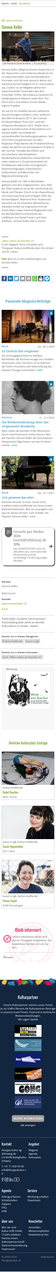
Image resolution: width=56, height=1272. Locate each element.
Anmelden (35, 1227)
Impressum (8, 1249)
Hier (4, 259)
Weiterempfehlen (39, 1231)
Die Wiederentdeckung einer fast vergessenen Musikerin (25, 424)
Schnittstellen (9, 1200)
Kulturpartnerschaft (13, 1241)
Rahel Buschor (10, 792)
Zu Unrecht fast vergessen (20, 351)
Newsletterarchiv (39, 1234)
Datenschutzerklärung (14, 1245)
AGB (4, 1211)
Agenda (14, 3)
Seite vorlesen (14, 20)
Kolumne (7, 417)
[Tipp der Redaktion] (51, 313)
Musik (5, 346)
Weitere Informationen (28, 1118)
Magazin (5, 3)
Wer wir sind (9, 1227)
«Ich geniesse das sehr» (18, 497)
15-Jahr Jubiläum (11, 1234)
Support (6, 1204)
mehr (39, 370)
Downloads (33, 1200)
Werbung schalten (38, 1196)
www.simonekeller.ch (14, 603)
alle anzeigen (28, 1125)
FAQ (4, 1207)
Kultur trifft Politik (12, 1231)
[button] (4, 278)
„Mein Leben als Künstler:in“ (18, 241)
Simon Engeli (10, 900)
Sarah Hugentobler (13, 846)
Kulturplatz (24, 3)
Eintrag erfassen (11, 1196)
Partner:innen (10, 1238)
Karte (5, 609)
